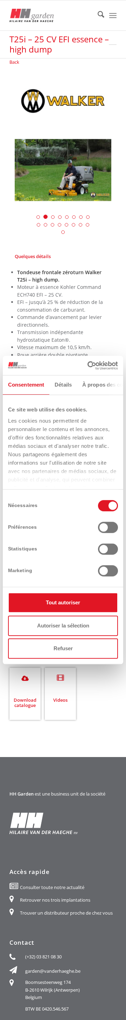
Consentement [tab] (26, 385)
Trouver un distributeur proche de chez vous (66, 913)
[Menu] (113, 15)
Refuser (63, 648)
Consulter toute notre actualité (52, 887)
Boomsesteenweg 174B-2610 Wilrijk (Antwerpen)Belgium (52, 989)
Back (14, 62)
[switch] (108, 527)
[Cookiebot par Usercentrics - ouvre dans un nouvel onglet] (89, 365)
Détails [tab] (63, 385)
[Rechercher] (97, 15)
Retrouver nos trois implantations (55, 900)
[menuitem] (97, 15)
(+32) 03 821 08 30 (43, 956)
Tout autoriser (63, 602)
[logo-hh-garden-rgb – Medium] (52, 15)
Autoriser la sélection (63, 626)
